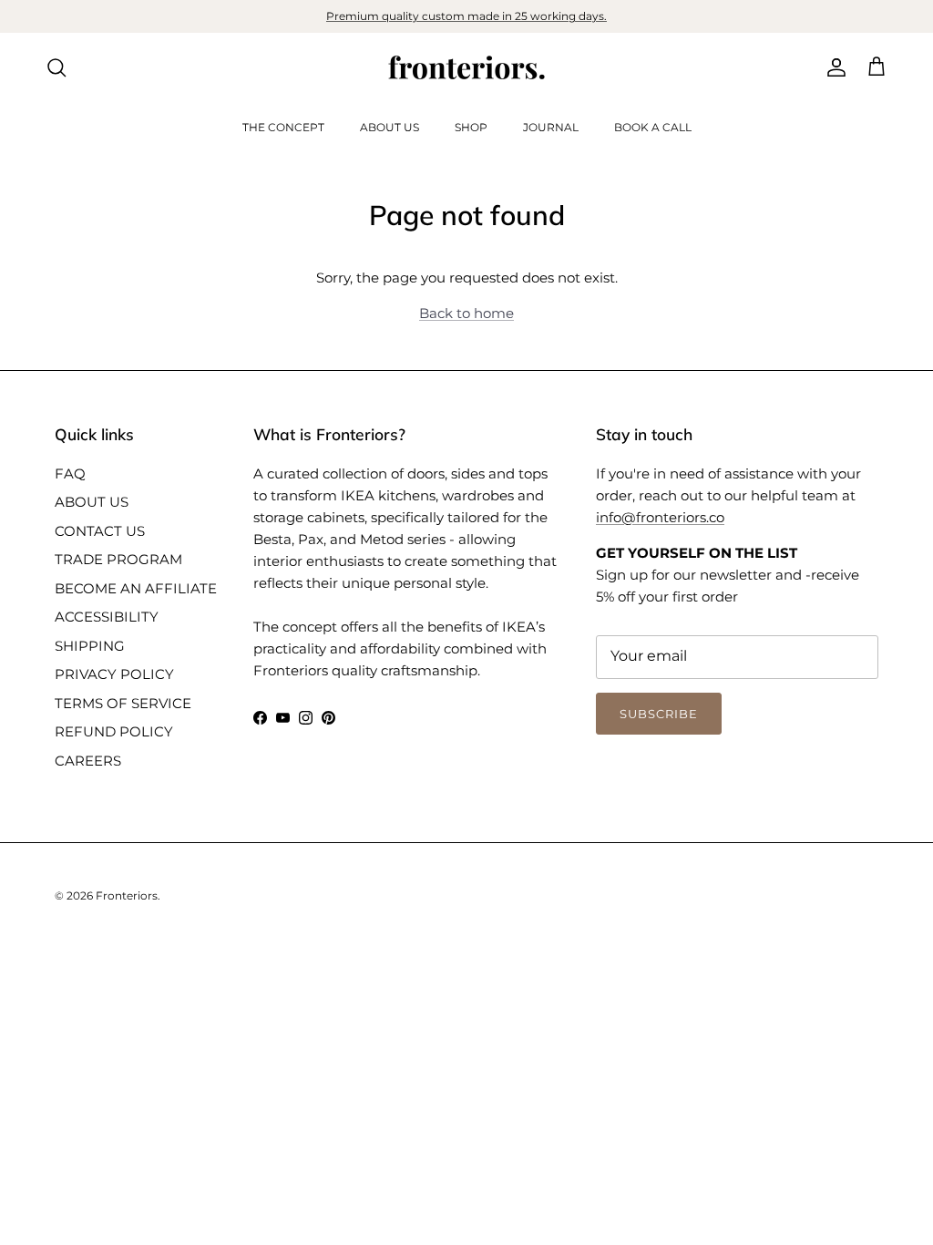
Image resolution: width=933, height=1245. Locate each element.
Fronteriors (127, 895)
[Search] (56, 67)
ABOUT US (389, 127)
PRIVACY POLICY (114, 674)
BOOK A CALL (653, 127)
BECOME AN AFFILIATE (136, 588)
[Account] (832, 67)
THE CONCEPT (283, 127)
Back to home (466, 313)
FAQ (70, 473)
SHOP (471, 127)
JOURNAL (551, 127)
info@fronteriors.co (660, 517)
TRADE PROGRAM (118, 559)
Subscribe (659, 713)
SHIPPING (90, 645)
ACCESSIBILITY (107, 616)
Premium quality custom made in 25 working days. (466, 16)
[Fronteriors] (466, 67)
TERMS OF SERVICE (123, 703)
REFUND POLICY (114, 731)
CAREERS (88, 760)
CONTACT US (100, 531)
